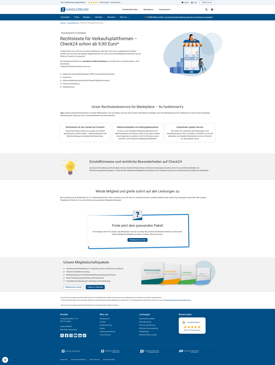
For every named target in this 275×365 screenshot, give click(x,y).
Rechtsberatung (145, 322)
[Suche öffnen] (206, 9)
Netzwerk (111, 17)
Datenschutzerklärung (78, 359)
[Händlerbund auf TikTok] (84, 335)
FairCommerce (105, 335)
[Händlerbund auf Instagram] (71, 335)
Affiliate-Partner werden (148, 335)
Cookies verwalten (109, 359)
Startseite (63, 23)
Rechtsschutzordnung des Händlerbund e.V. (178, 300)
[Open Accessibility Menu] (5, 360)
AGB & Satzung (94, 359)
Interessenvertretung (107, 332)
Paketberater (144, 332)
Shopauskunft (164, 9)
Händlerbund (104, 319)
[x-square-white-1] (62, 335)
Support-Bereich (66, 326)
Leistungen (65, 17)
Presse (102, 328)
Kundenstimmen (106, 325)
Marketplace (148, 9)
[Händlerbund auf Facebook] (67, 335)
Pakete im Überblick (95, 287)
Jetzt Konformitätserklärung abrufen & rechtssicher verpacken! (180, 17)
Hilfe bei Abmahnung (147, 325)
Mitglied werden (207, 2)
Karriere (102, 322)
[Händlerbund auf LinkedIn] (80, 335)
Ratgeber (86, 17)
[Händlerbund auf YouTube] (75, 335)
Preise (76, 17)
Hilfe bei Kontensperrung (148, 328)
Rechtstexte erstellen (147, 319)
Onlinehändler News (130, 9)
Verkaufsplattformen (73, 23)
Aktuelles (98, 17)
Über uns (123, 17)
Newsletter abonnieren (68, 330)
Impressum (64, 359)
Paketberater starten (137, 240)
